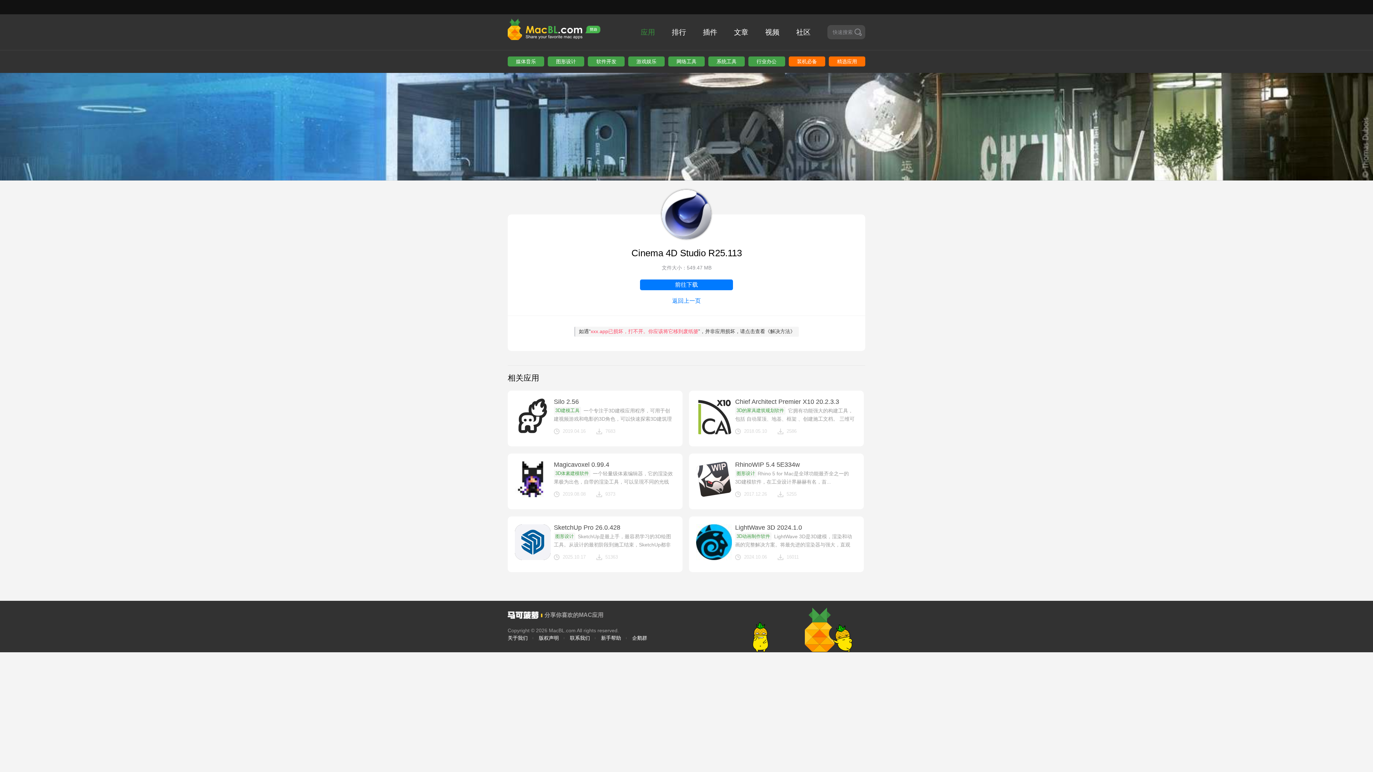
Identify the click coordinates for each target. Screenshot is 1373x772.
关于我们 (518, 638)
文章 (741, 32)
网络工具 (686, 61)
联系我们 (580, 638)
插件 (710, 32)
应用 (648, 32)
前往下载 (686, 285)
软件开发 (606, 61)
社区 (803, 32)
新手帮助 (611, 638)
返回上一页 (686, 301)
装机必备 (807, 61)
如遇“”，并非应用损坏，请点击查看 (687, 331)
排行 (679, 32)
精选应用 (847, 61)
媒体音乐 (526, 61)
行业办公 (767, 61)
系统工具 (727, 61)
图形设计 (566, 61)
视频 (772, 32)
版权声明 (549, 638)
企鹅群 (639, 638)
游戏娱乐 (646, 61)
